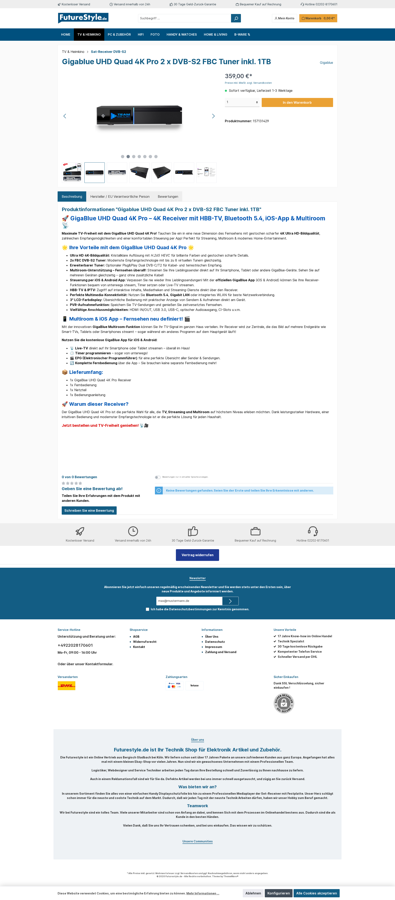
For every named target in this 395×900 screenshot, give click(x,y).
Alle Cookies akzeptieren (316, 893)
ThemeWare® (230, 876)
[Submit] (230, 601)
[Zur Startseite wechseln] (83, 18)
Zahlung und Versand (220, 652)
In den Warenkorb (297, 102)
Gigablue (326, 62)
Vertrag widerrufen (198, 555)
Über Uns (211, 636)
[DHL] (67, 685)
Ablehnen (253, 893)
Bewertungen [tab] (168, 196)
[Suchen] (236, 18)
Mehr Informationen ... (202, 893)
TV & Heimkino (73, 52)
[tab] (72, 196)
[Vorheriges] (65, 116)
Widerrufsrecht (145, 641)
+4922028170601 (75, 645)
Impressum (213, 647)
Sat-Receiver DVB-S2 (108, 52)
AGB (136, 636)
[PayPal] (175, 685)
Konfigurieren (278, 893)
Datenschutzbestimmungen (190, 609)
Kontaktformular (98, 664)
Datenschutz (215, 641)
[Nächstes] (213, 116)
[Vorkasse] (194, 685)
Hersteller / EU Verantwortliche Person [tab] (120, 196)
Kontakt (139, 647)
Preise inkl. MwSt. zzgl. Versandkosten (248, 82)
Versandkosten (189, 873)
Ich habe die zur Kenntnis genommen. (200, 609)
